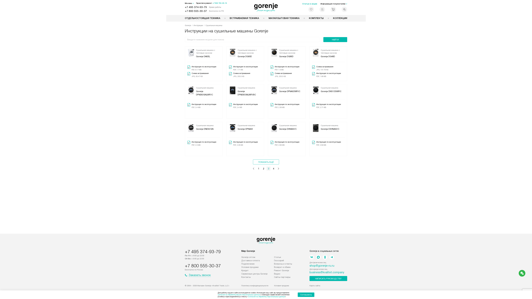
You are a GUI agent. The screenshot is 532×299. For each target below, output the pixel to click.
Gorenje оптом (248, 257)
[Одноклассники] (325, 257)
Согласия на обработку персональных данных (266, 297)
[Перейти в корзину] (333, 9)
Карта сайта (315, 286)
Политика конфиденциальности (254, 286)
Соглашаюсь (306, 295)
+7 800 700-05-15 (220, 3)
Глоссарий (279, 260)
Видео (277, 274)
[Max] (318, 257)
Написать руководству (328, 279)
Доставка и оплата (250, 260)
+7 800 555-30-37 (196, 11)
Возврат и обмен (282, 267)
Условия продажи (250, 267)
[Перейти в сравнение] (322, 9)
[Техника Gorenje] (266, 7)
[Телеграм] (331, 257)
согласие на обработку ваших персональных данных (239, 295)
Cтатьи (277, 257)
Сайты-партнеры (282, 277)
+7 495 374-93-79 (196, 7)
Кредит (245, 270)
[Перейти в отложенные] (311, 9)
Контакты (246, 277)
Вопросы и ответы (283, 264)
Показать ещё (266, 162)
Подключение (248, 264)
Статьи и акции (309, 4)
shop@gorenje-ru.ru (322, 265)
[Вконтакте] (312, 257)
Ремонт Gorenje (281, 270)
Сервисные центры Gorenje (254, 274)
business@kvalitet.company (327, 272)
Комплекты (316, 18)
